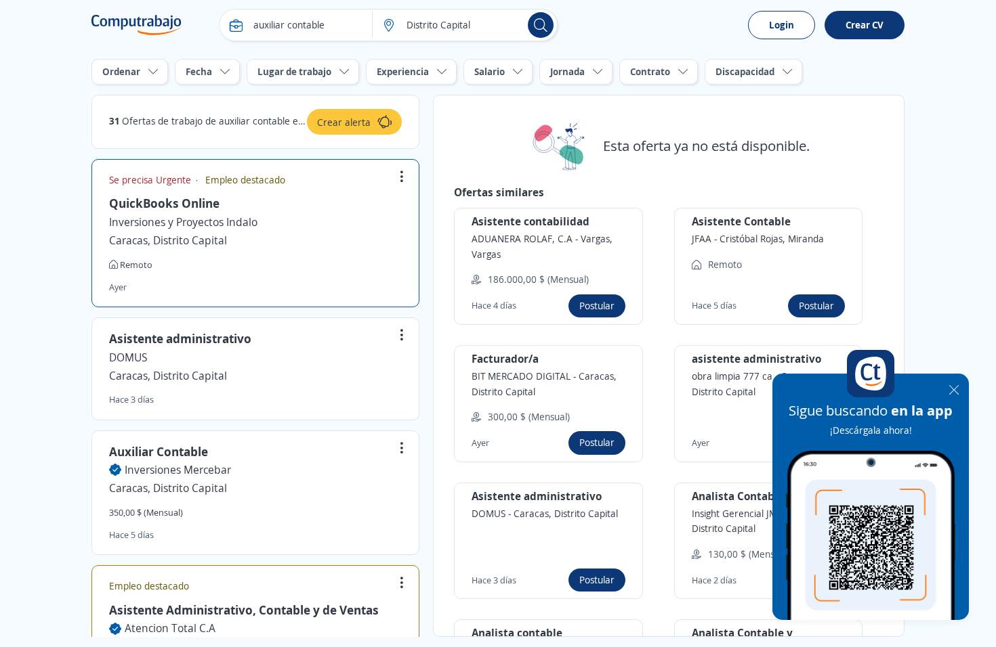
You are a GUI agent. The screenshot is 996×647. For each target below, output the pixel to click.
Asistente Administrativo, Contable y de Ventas (244, 610)
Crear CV (865, 24)
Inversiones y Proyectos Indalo (183, 222)
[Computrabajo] (136, 25)
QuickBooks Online (164, 203)
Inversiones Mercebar (178, 469)
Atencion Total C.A (170, 628)
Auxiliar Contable (158, 451)
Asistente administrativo (180, 338)
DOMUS (128, 357)
